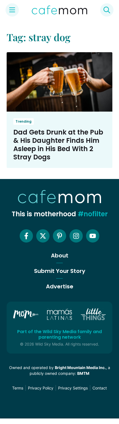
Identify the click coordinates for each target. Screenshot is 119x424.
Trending (23, 121)
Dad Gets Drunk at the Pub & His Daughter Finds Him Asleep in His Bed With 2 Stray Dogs (58, 145)
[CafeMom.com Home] (59, 10)
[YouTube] (92, 236)
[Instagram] (76, 236)
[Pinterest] (59, 236)
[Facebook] (26, 236)
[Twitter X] (43, 236)
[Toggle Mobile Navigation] (12, 10)
